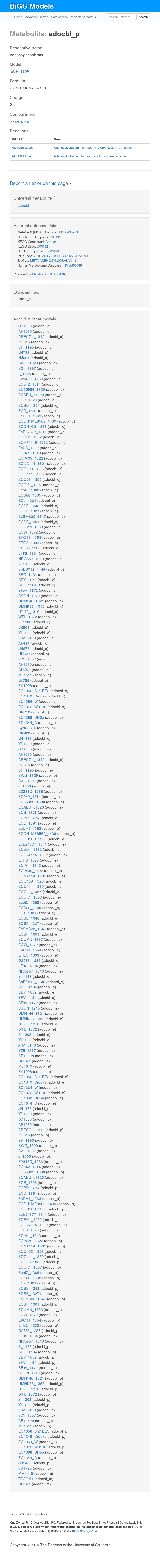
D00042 (42, 246)
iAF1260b (26, 664)
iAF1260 (25, 331)
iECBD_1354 (29, 405)
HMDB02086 (72, 265)
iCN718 (24, 711)
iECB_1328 (28, 399)
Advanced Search (36, 17)
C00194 (51, 241)
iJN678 (24, 648)
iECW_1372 (28, 532)
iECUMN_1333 (31, 526)
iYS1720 (25, 743)
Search (143, 17)
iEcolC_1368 (29, 489)
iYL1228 (25, 632)
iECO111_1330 (31, 473)
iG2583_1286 (30, 547)
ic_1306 (25, 373)
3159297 (57, 236)
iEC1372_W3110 (32, 706)
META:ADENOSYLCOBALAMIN (53, 260)
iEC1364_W (28, 701)
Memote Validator (82, 17)
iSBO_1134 (28, 574)
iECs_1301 (27, 500)
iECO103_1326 (31, 468)
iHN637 (24, 653)
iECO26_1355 (30, 479)
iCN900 (24, 732)
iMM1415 (26, 1473)
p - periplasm (20, 121)
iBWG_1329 (28, 362)
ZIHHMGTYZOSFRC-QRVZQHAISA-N (62, 255)
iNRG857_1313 (31, 558)
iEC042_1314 (30, 384)
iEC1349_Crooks (32, 695)
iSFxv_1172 (28, 590)
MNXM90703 (68, 232)
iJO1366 (25, 325)
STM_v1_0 (27, 637)
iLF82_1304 (28, 553)
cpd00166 (52, 251)
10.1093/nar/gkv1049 (85, 1531)
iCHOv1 (25, 669)
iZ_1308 (25, 621)
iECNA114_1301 (32, 463)
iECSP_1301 (29, 521)
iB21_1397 (27, 368)
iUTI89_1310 (29, 611)
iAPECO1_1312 (31, 336)
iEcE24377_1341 (33, 431)
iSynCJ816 (27, 727)
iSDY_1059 (28, 579)
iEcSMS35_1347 (32, 516)
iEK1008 (25, 685)
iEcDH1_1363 (30, 415)
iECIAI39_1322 (31, 458)
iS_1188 (25, 563)
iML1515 (25, 674)
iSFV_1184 (27, 584)
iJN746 (24, 352)
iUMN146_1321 (31, 600)
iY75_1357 (27, 658)
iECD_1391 (28, 410)
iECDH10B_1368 (33, 426)
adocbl (23, 205)
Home (18, 17)
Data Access (59, 17)
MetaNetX (39, 273)
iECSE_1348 (29, 505)
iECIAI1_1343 (30, 452)
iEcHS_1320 (29, 447)
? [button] (70, 182)
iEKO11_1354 (30, 537)
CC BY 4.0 (56, 273)
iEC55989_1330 (32, 389)
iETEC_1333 (29, 542)
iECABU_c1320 (31, 394)
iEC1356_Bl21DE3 (34, 690)
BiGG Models (32, 6)
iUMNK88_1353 (31, 606)
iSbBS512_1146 (32, 569)
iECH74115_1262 (33, 442)
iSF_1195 (26, 347)
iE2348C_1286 (31, 378)
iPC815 (24, 341)
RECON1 (26, 1478)
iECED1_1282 (30, 436)
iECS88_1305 (30, 495)
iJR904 (24, 627)
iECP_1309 (19, 71)
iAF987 (24, 643)
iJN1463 (25, 738)
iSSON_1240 (29, 595)
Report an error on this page (39, 182)
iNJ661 (24, 357)
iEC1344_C (28, 722)
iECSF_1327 (29, 510)
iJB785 (24, 680)
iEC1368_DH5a (31, 717)
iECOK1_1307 (30, 484)
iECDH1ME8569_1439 (37, 421)
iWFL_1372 (28, 616)
